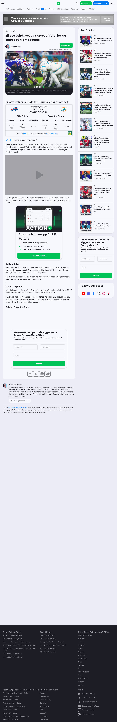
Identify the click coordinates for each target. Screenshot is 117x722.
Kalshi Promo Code (10, 710)
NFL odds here (51, 133)
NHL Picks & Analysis (48, 652)
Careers (43, 703)
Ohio (79, 668)
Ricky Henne (16, 46)
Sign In (112, 3)
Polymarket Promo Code (12, 703)
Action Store (44, 706)
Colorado (81, 652)
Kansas (80, 675)
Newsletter (44, 720)
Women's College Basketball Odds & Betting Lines (19, 649)
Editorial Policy (45, 700)
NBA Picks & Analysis (48, 639)
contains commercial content (17, 407)
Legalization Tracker (85, 635)
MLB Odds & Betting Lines (12, 654)
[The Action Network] (58, 3)
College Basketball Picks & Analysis (53, 645)
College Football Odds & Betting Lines (17, 642)
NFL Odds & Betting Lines (12, 635)
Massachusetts (83, 672)
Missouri (81, 682)
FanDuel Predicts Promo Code (14, 706)
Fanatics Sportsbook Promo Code (15, 693)
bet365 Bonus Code (10, 700)
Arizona (80, 648)
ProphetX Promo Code (11, 720)
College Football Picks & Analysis (52, 642)
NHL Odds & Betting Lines (12, 657)
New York (81, 639)
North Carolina (83, 678)
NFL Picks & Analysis (48, 635)
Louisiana (81, 642)
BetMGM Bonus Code (11, 696)
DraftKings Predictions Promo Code (16, 716)
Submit (39, 364)
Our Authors (44, 696)
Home (7, 31)
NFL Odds (9, 140)
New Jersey (82, 655)
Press (42, 710)
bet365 (26, 133)
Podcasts (43, 716)
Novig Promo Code (10, 713)
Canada (80, 685)
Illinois (80, 662)
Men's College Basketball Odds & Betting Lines (20, 645)
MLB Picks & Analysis (48, 648)
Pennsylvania (82, 658)
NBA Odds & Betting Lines (12, 639)
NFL (14, 31)
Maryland (81, 645)
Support (43, 713)
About (42, 693)
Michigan (81, 665)
